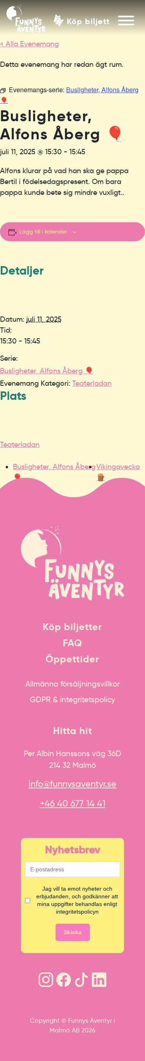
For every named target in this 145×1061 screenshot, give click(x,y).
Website (10, 481)
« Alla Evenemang (29, 43)
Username (13, 481)
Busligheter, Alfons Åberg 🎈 (46, 370)
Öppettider (72, 659)
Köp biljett (88, 20)
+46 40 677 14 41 (73, 803)
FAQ (72, 643)
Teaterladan (92, 383)
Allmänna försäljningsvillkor (72, 684)
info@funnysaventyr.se (72, 783)
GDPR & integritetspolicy (72, 699)
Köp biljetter (72, 627)
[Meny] (126, 20)
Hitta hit (72, 731)
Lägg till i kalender (43, 231)
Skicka (73, 932)
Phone (8, 481)
